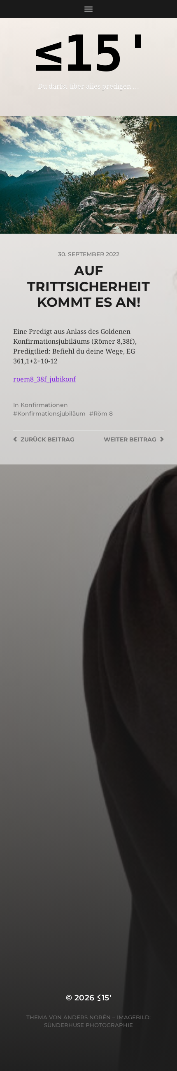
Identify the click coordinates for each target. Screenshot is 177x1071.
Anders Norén (87, 1017)
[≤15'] (89, 52)
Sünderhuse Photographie (88, 1025)
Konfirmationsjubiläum (51, 413)
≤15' (104, 997)
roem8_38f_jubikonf (44, 379)
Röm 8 (103, 413)
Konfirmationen (44, 405)
